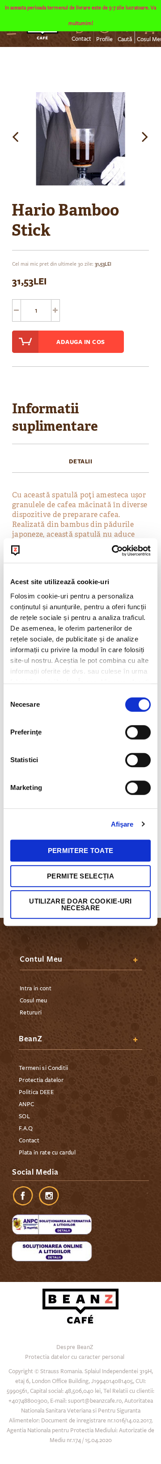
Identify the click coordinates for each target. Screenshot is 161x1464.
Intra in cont (35, 988)
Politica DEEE (36, 1092)
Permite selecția (80, 876)
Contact (81, 38)
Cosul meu (33, 1000)
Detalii (81, 461)
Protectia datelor (41, 1080)
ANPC (26, 1104)
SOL (24, 1116)
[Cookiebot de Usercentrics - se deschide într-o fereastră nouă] (113, 550)
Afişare (122, 824)
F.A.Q (26, 1128)
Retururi (31, 1012)
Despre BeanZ (74, 1347)
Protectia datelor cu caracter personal (74, 1357)
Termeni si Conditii (43, 1068)
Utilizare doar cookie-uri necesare (80, 904)
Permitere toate (81, 850)
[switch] (138, 733)
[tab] (80, 461)
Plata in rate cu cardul (47, 1152)
